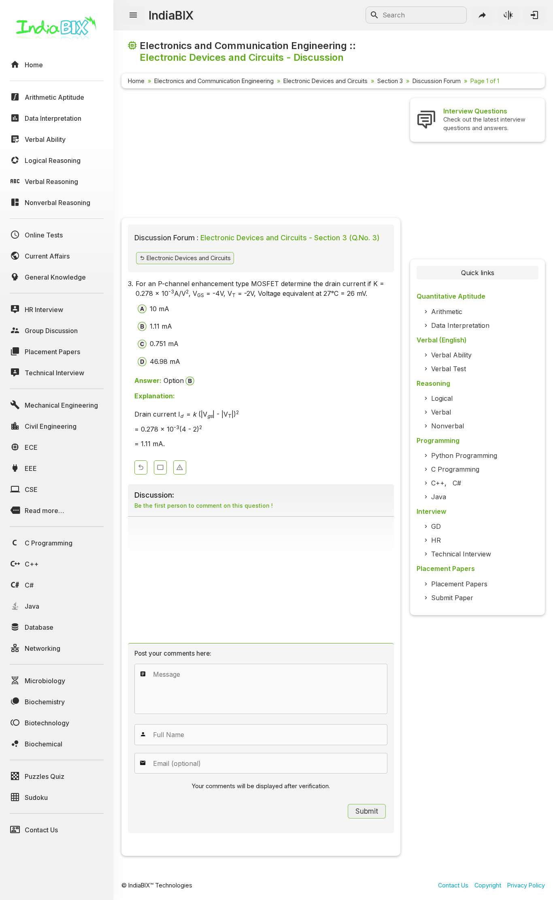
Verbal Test (448, 369)
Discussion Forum (437, 80)
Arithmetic (446, 312)
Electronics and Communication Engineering (214, 80)
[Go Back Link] (140, 467)
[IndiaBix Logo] (56, 31)
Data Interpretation (460, 325)
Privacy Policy (526, 885)
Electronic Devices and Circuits (325, 80)
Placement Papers (459, 584)
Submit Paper (452, 598)
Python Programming (464, 455)
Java (438, 497)
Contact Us (453, 885)
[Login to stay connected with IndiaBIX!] (534, 15)
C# (457, 483)
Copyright (487, 885)
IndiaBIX (171, 15)
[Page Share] (482, 15)
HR (436, 540)
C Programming (455, 469)
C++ (438, 483)
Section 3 (390, 80)
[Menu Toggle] (133, 15)
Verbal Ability (451, 355)
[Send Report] (179, 467)
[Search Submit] (374, 15)
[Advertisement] (260, 155)
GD (436, 526)
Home (136, 80)
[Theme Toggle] (508, 15)
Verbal (441, 412)
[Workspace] (160, 467)
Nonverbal (447, 426)
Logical (442, 398)
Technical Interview (461, 554)
